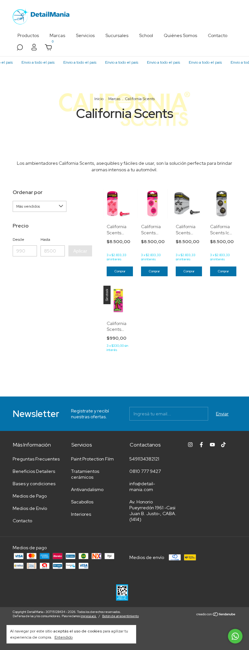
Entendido (63, 637)
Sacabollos (82, 502)
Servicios (85, 35)
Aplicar (80, 251)
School (146, 35)
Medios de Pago (30, 496)
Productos (28, 35)
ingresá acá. (89, 616)
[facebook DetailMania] (201, 444)
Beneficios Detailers (34, 471)
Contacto (217, 35)
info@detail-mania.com (142, 486)
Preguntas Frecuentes (36, 459)
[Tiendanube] (216, 615)
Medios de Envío (30, 508)
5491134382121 (144, 459)
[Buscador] (20, 48)
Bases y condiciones (34, 484)
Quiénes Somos (180, 35)
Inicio (98, 98)
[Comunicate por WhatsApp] (235, 636)
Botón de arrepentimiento (120, 616)
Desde (18, 239)
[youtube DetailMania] (212, 444)
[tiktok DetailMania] (223, 444)
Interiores (81, 514)
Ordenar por (27, 192)
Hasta (45, 239)
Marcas (57, 35)
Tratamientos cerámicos (85, 474)
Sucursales (116, 35)
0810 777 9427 (145, 471)
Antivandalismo (87, 489)
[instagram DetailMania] (190, 444)
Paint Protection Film (92, 459)
